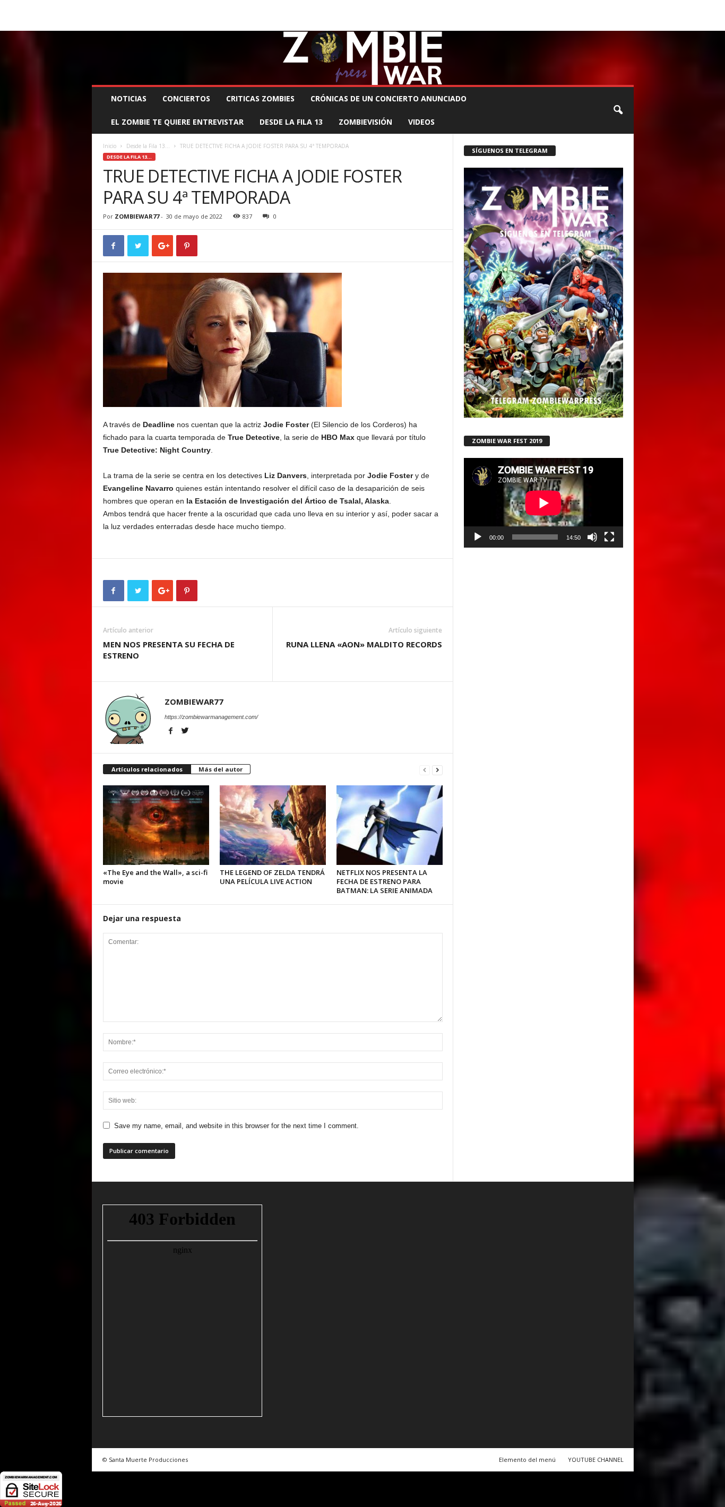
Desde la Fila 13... (148, 146)
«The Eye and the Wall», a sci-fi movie (155, 877)
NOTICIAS (128, 98)
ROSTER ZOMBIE (548, 8)
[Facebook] (576, 23)
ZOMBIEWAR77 (137, 216)
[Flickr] (592, 23)
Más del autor (220, 769)
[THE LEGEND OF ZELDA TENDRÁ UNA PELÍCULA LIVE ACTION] (273, 825)
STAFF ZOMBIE (449, 8)
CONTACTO (497, 8)
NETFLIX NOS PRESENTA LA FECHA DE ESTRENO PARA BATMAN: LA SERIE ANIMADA (384, 881)
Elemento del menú (527, 1459)
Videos (421, 122)
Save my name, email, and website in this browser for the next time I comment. (236, 1126)
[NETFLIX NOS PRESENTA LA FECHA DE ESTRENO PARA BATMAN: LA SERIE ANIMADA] (389, 825)
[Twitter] (609, 23)
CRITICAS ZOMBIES (260, 98)
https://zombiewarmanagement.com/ (211, 717)
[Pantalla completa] (609, 537)
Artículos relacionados (147, 769)
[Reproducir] (477, 537)
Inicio (109, 146)
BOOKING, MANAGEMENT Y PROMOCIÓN (153, 8)
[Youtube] (625, 23)
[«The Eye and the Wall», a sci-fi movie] (156, 825)
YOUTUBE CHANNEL (596, 1459)
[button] (617, 110)
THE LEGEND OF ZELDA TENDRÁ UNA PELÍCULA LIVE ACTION (272, 877)
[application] (543, 503)
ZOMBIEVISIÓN (365, 122)
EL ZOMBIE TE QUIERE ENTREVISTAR (177, 122)
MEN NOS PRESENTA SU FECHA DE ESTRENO (169, 650)
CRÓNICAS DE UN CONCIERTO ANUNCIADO (388, 98)
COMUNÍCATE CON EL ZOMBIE (374, 8)
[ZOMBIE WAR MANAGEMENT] (363, 58)
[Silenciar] (592, 537)
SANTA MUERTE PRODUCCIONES (272, 8)
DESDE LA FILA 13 (291, 122)
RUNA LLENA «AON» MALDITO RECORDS (364, 644)
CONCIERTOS (186, 98)
